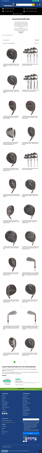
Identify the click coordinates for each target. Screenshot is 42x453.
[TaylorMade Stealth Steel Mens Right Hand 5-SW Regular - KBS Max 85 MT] (30, 54)
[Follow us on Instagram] (6, 413)
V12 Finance (25, 404)
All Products (4, 397)
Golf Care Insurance (26, 413)
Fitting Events (25, 397)
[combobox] (24, 5)
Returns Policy (4, 401)
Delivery (3, 398)
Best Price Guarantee (26, 403)
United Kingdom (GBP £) (6, 446)
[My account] (37, 4)
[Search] (33, 5)
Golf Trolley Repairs (26, 409)
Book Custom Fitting (26, 398)
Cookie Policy (4, 406)
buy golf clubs (12, 372)
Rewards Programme (26, 410)
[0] (39, 4)
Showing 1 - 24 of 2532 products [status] (9, 43)
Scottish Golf (25, 412)
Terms (26, 429)
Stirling (3, 433)
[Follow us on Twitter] (4, 413)
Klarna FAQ (25, 406)
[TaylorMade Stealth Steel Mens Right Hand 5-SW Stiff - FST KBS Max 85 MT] (30, 158)
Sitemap (3, 409)
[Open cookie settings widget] (40, 451)
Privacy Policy (4, 404)
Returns (3, 400)
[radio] (37, 43)
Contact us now (23, 389)
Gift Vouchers (25, 401)
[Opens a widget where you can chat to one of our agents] (4, 451)
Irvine (3, 429)
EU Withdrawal (25, 415)
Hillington (3, 428)
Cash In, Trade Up (26, 407)
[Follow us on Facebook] (2, 413)
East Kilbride (4, 426)
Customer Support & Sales (7, 420)
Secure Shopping (5, 403)
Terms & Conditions (5, 407)
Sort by (6, 40)
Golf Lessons (25, 400)
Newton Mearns (5, 431)
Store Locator (25, 395)
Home (3, 35)
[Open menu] (2, 4)
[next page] (27, 362)
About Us (3, 395)
